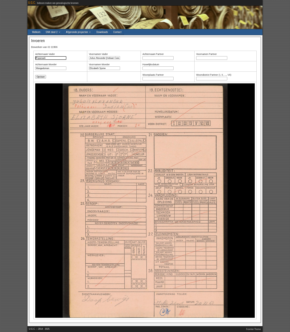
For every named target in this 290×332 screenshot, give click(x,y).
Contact (117, 32)
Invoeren (38, 40)
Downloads (102, 32)
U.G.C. (32, 3)
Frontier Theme (253, 329)
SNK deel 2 (52, 32)
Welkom (36, 32)
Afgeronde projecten (77, 32)
